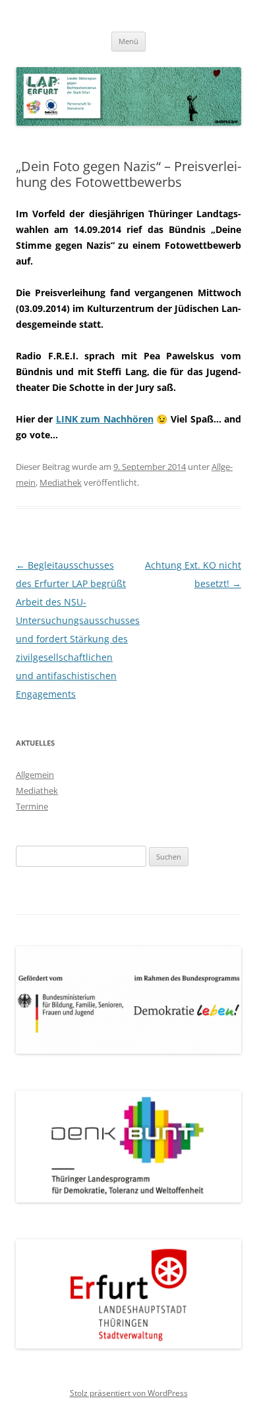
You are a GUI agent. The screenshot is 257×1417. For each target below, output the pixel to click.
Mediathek (61, 482)
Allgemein (35, 775)
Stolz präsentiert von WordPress (129, 1393)
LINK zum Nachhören (105, 419)
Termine (32, 806)
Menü (128, 41)
